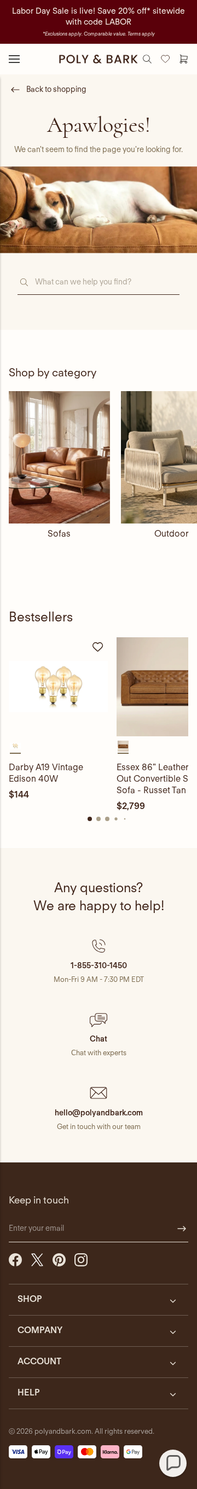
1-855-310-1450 (99, 965)
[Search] (147, 59)
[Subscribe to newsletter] (181, 1228)
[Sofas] (59, 457)
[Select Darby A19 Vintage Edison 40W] (15, 746)
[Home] (98, 59)
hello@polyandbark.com (99, 1112)
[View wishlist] (165, 59)
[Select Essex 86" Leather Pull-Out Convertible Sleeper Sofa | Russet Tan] (123, 746)
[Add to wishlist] (98, 647)
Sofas (59, 533)
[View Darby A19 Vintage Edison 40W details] (58, 686)
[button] (98, 961)
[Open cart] (183, 59)
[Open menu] (14, 59)
